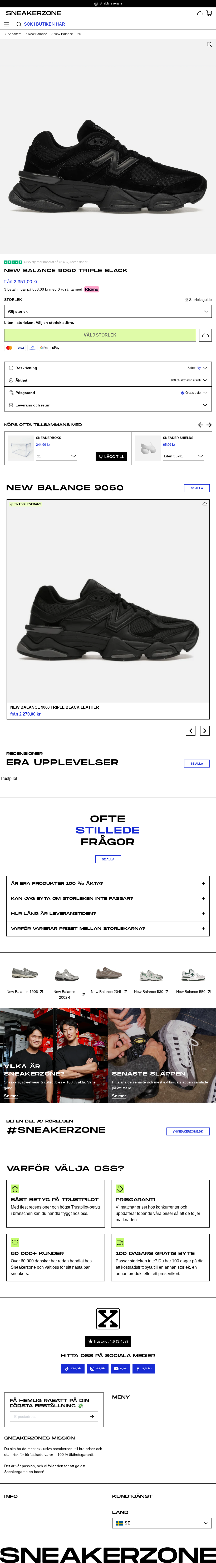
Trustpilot (8, 778)
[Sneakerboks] (21, 448)
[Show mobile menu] (6, 24)
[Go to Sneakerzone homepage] (30, 13)
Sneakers (14, 34)
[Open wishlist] (200, 13)
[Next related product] (209, 425)
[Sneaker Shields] (148, 448)
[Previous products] (190, 731)
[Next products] (205, 731)
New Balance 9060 (67, 34)
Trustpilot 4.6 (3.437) (110, 1341)
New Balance (37, 34)
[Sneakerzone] (108, 1318)
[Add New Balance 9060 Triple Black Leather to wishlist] (204, 504)
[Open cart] (209, 13)
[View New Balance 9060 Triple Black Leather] (108, 601)
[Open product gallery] (108, 146)
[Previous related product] (200, 425)
